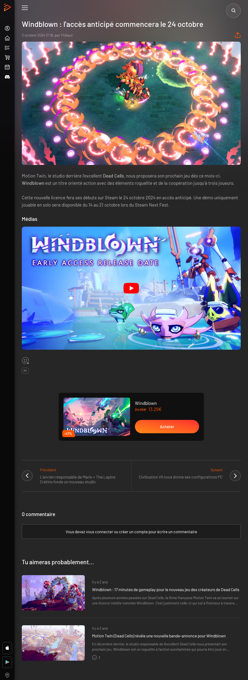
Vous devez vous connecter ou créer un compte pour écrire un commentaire (131, 531)
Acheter (167, 426)
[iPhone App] (7, 648)
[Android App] (7, 662)
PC (25, 370)
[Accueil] (8, 9)
